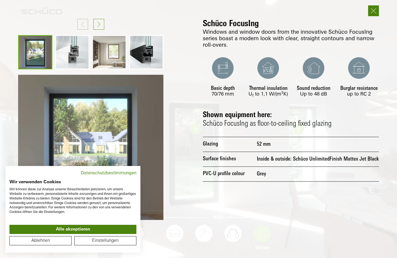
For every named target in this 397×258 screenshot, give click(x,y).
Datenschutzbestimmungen (108, 173)
